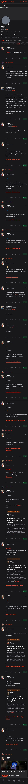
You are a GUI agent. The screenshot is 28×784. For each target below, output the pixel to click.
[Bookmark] (20, 58)
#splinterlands (10, 362)
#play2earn (17, 362)
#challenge (9, 450)
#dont (14, 614)
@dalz (18, 505)
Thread (2, 40)
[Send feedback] (13, 2)
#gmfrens (8, 469)
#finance (14, 420)
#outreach (8, 159)
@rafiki (8, 52)
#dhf (16, 744)
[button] (6, 58)
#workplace (9, 614)
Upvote (5, 775)
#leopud (11, 585)
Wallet (15, 40)
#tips (22, 717)
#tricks (8, 719)
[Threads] (6, 2)
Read (18, 775)
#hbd (10, 420)
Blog (11, 40)
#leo (7, 477)
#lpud (7, 585)
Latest (18, 43)
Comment (12, 775)
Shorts (7, 40)
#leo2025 (17, 585)
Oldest (22, 43)
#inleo (10, 477)
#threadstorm (16, 159)
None (7, 29)
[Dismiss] (25, 763)
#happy (23, 666)
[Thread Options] (26, 48)
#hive (7, 420)
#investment (21, 420)
